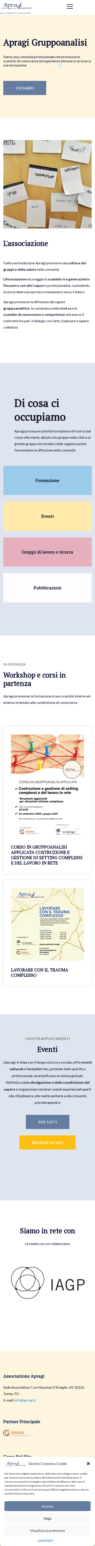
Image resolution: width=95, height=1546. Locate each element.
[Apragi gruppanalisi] (16, 5)
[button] (88, 1463)
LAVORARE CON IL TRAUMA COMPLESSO (39, 972)
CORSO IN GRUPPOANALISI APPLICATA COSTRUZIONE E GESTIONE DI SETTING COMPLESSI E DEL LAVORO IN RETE (46, 855)
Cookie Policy (45, 1540)
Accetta (47, 1506)
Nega (47, 1518)
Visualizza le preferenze (47, 1531)
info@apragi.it (25, 1400)
